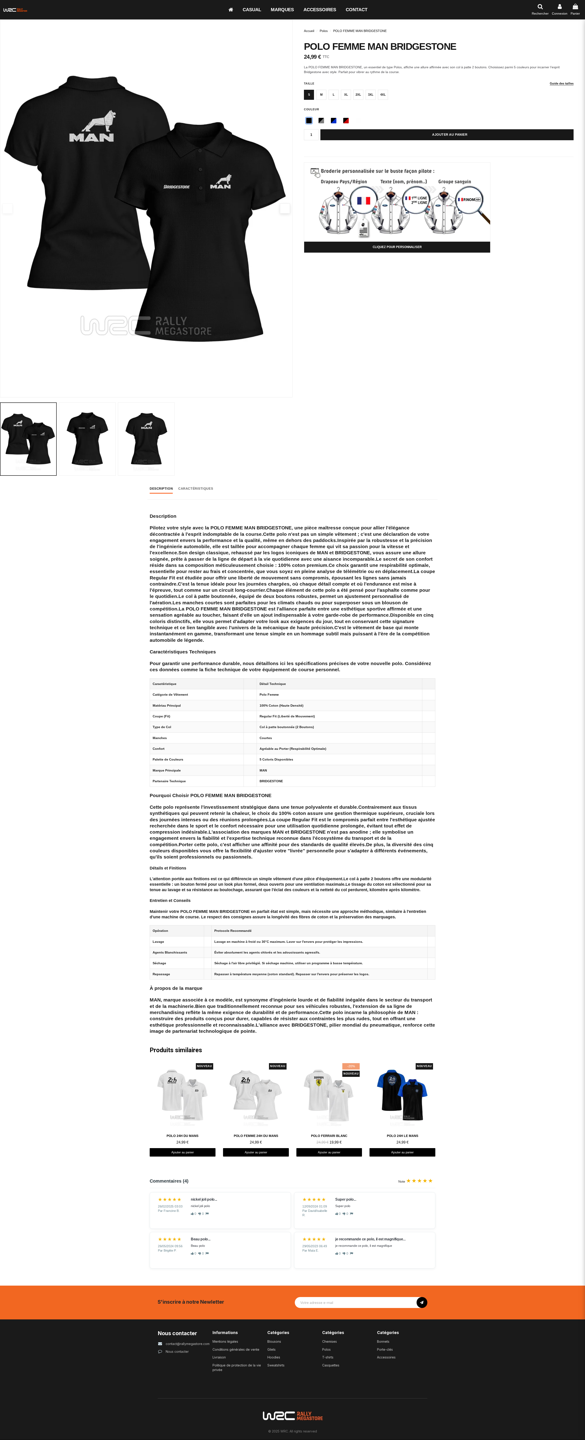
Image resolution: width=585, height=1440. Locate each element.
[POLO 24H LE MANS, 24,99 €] (402, 1108)
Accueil (309, 31)
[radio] (309, 95)
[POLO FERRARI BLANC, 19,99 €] (329, 1108)
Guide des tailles (562, 83)
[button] (252, 10)
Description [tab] (161, 488)
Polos (324, 31)
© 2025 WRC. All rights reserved (292, 1431)
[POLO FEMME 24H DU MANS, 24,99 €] (256, 1108)
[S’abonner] (422, 1302)
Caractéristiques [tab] (195, 488)
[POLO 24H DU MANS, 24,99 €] (182, 1108)
